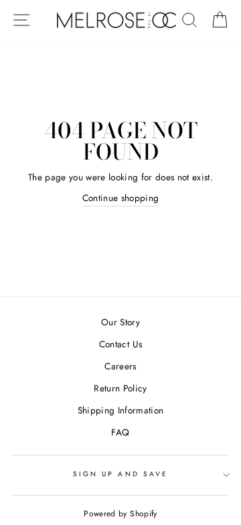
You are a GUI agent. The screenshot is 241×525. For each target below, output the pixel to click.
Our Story (120, 322)
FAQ (120, 432)
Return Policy (120, 388)
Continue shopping (120, 197)
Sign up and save (120, 474)
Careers (120, 366)
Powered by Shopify (120, 514)
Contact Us (120, 344)
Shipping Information (121, 410)
